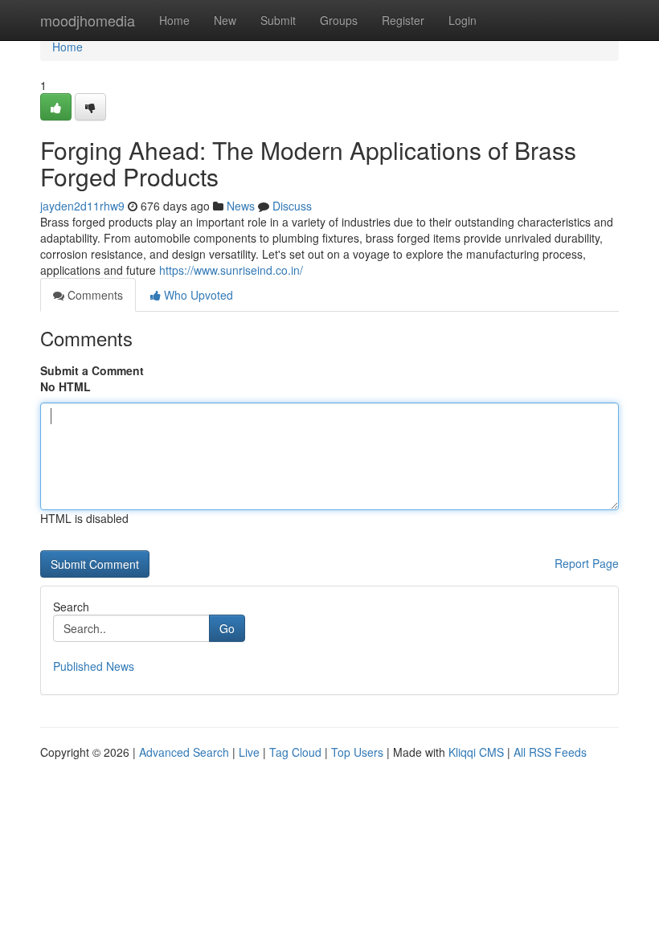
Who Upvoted (197, 295)
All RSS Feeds (550, 752)
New (225, 20)
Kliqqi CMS (476, 752)
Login (462, 20)
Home (174, 20)
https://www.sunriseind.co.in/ (231, 270)
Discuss (292, 206)
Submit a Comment (92, 370)
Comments (93, 295)
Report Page (587, 563)
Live (249, 752)
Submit (278, 20)
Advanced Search (184, 752)
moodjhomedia (87, 20)
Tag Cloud (295, 752)
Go (227, 628)
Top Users (357, 752)
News (241, 206)
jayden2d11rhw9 (82, 206)
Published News (93, 666)
